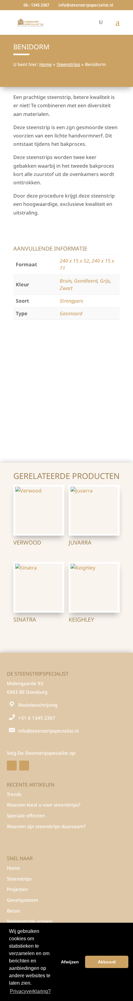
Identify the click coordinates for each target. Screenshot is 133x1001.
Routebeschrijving (38, 705)
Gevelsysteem (22, 900)
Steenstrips (68, 64)
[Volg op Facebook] (12, 765)
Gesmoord (71, 313)
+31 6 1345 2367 (36, 718)
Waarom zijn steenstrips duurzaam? (46, 826)
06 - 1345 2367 (36, 5)
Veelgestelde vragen (29, 921)
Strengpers (71, 300)
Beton (13, 911)
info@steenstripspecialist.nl (48, 731)
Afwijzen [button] (70, 961)
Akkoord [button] (107, 961)
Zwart (66, 288)
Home (45, 64)
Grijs (105, 280)
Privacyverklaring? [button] (30, 991)
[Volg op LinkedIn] (24, 765)
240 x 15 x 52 (74, 260)
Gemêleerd (85, 280)
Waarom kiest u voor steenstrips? (43, 805)
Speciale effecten (26, 815)
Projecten (17, 889)
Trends (14, 794)
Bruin (65, 280)
